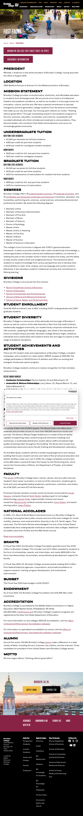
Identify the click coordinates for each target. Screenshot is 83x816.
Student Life (49, 6)
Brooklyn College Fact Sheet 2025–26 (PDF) (28, 50)
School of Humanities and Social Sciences (25, 293)
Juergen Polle (23, 499)
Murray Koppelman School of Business (24, 287)
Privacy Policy (41, 795)
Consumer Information (18, 59)
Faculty (26, 765)
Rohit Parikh (35, 496)
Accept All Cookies (65, 423)
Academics (23, 6)
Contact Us (51, 689)
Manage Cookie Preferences (41, 423)
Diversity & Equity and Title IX (40, 803)
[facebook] (69, 741)
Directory (39, 741)
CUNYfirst (40, 751)
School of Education (15, 290)
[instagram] (77, 741)
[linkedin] (74, 745)
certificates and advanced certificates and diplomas (30, 197)
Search (76, 2)
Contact (67, 2)
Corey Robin (60, 502)
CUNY (38, 746)
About (59, 6)
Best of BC (75, 6)
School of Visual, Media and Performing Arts (57, 773)
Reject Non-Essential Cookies (17, 423)
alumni (48, 642)
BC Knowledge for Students (41, 772)
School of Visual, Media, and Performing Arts (27, 300)
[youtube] (71, 745)
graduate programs (65, 193)
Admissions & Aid (36, 6)
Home (6, 43)
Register (53, 2)
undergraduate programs (40, 193)
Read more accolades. (14, 536)
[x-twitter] (73, 741)
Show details (70, 418)
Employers (27, 770)
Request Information (28, 2)
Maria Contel (20, 502)
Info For (66, 6)
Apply (46, 2)
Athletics (39, 764)
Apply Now (32, 689)
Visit (40, 2)
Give (60, 2)
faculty (11, 478)
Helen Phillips (24, 505)
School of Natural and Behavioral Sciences (26, 296)
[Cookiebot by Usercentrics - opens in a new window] (70, 391)
